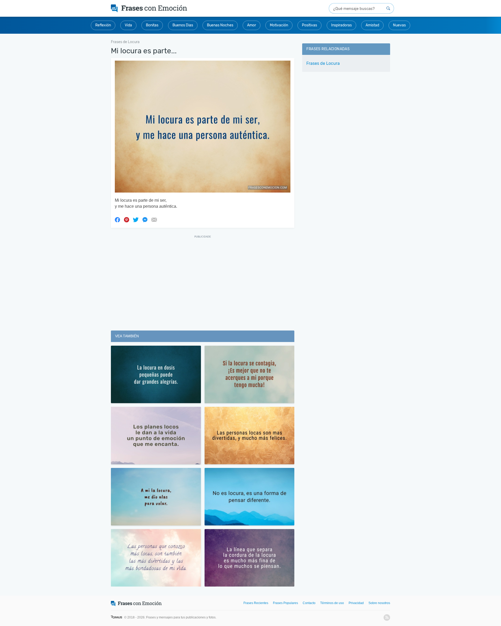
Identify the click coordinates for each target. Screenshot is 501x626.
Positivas (309, 25)
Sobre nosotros (379, 603)
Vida (128, 25)
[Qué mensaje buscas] (388, 8)
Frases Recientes (255, 603)
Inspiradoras (341, 25)
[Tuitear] (136, 219)
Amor (251, 25)
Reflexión (103, 25)
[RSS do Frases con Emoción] (387, 617)
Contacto (309, 603)
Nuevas (399, 25)
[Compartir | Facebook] (117, 219)
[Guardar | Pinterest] (126, 219)
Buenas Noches (220, 25)
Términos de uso (332, 603)
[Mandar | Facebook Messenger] (145, 219)
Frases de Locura (323, 63)
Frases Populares (285, 603)
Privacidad (356, 603)
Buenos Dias (182, 25)
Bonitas (152, 25)
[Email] (154, 219)
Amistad (372, 25)
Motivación (279, 25)
